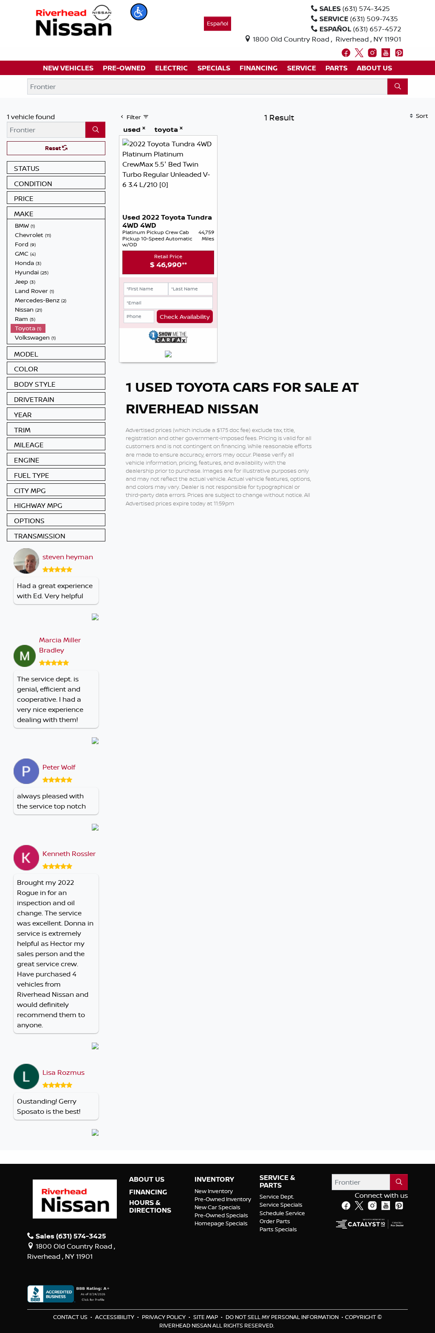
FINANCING (148, 1192)
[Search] (397, 86)
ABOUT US (146, 1179)
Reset (53, 148)
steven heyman (67, 556)
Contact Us (71, 1317)
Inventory (214, 1179)
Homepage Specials (221, 1223)
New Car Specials (217, 1207)
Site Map (206, 1317)
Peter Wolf (58, 767)
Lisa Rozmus (63, 1072)
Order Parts (275, 1221)
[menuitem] (58, 225)
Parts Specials (278, 1229)
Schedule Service (282, 1213)
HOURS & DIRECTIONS (150, 1206)
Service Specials (281, 1204)
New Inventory (214, 1191)
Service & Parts (277, 1181)
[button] (138, 11)
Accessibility (115, 1317)
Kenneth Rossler (69, 853)
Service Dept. (277, 1196)
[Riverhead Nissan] (73, 19)
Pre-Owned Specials (221, 1215)
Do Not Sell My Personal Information (283, 1317)
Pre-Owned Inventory (223, 1199)
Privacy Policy (164, 1317)
